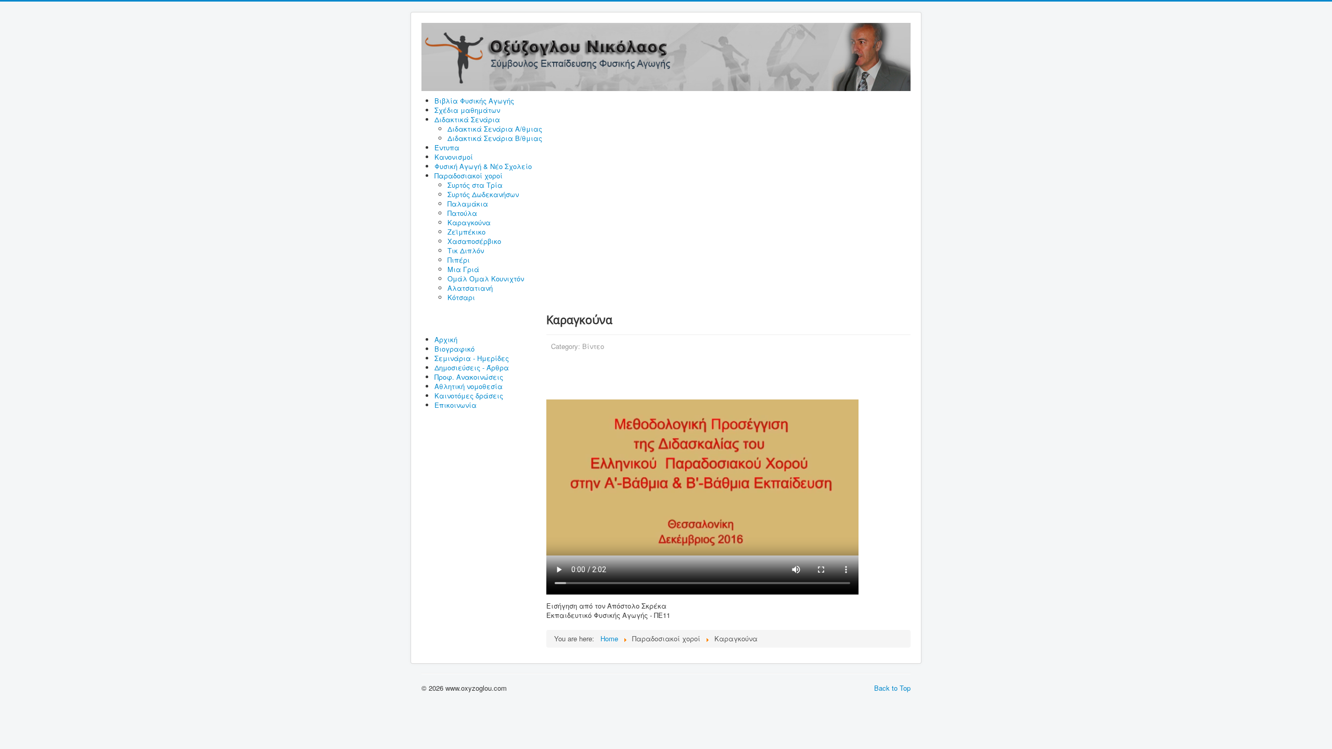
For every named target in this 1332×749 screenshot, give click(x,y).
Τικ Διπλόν (465, 250)
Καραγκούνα (469, 222)
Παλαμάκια (467, 204)
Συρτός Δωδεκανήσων (483, 194)
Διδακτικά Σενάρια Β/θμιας (494, 138)
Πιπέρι (458, 260)
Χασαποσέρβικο (474, 241)
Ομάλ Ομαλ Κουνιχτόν (485, 278)
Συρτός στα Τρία (475, 185)
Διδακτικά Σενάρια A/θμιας (494, 129)
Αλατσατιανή (470, 288)
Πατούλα (462, 213)
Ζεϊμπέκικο (466, 232)
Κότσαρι (461, 297)
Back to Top (892, 688)
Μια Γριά (463, 269)
